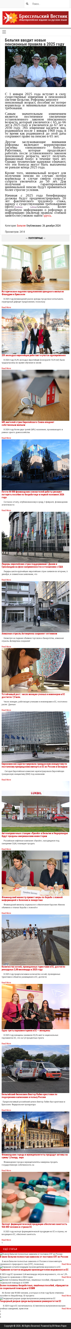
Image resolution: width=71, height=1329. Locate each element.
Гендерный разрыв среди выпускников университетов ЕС (30, 1301)
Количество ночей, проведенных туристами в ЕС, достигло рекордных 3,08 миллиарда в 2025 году (33, 968)
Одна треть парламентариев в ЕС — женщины (26, 1030)
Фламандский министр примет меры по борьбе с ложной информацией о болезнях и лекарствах (32, 898)
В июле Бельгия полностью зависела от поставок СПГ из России (34, 1256)
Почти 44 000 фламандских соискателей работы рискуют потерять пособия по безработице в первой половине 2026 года (33, 494)
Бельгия (21, 225)
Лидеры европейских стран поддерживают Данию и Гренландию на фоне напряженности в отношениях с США (32, 565)
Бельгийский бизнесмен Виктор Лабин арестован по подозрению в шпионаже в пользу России (29, 1095)
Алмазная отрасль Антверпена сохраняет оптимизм (29, 633)
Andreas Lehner (26, 207)
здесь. (47, 215)
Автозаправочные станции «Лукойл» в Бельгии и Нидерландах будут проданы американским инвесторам (35, 834)
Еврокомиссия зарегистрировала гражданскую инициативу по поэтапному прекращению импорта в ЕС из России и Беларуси (34, 765)
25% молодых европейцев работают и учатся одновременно (34, 355)
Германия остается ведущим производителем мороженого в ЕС (34, 1269)
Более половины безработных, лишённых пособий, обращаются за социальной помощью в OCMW (34, 1287)
